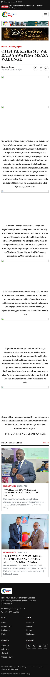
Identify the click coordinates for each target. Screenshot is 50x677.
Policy (4, 634)
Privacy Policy (6, 674)
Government (6, 626)
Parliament (5, 630)
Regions (29, 630)
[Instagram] (45, 646)
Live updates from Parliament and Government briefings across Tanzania (26, 6)
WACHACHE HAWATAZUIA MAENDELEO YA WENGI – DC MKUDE (21, 492)
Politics (4, 623)
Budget (29, 626)
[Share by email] (46, 68)
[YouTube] (40, 646)
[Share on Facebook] (35, 68)
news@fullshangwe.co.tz (14, 609)
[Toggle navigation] (45, 14)
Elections (30, 623)
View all (46, 443)
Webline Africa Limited (9, 669)
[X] (34, 646)
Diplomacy (30, 634)
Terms (15, 674)
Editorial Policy (24, 674)
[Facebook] (28, 646)
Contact (4, 653)
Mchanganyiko (15, 47)
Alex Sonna (9, 67)
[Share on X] (41, 68)
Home (4, 47)
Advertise (5, 649)
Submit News (6, 657)
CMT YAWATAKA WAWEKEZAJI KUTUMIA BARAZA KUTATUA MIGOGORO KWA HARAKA (22, 559)
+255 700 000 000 (11, 612)
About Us (5, 645)
